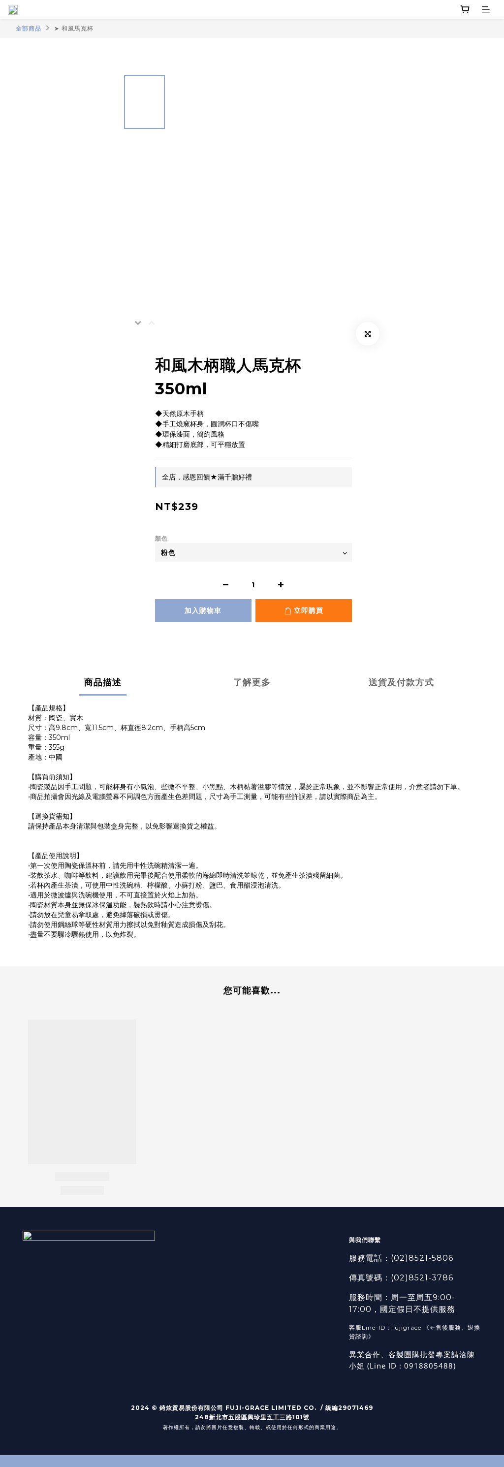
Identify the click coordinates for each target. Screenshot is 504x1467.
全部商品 (28, 28)
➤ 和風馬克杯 (74, 28)
